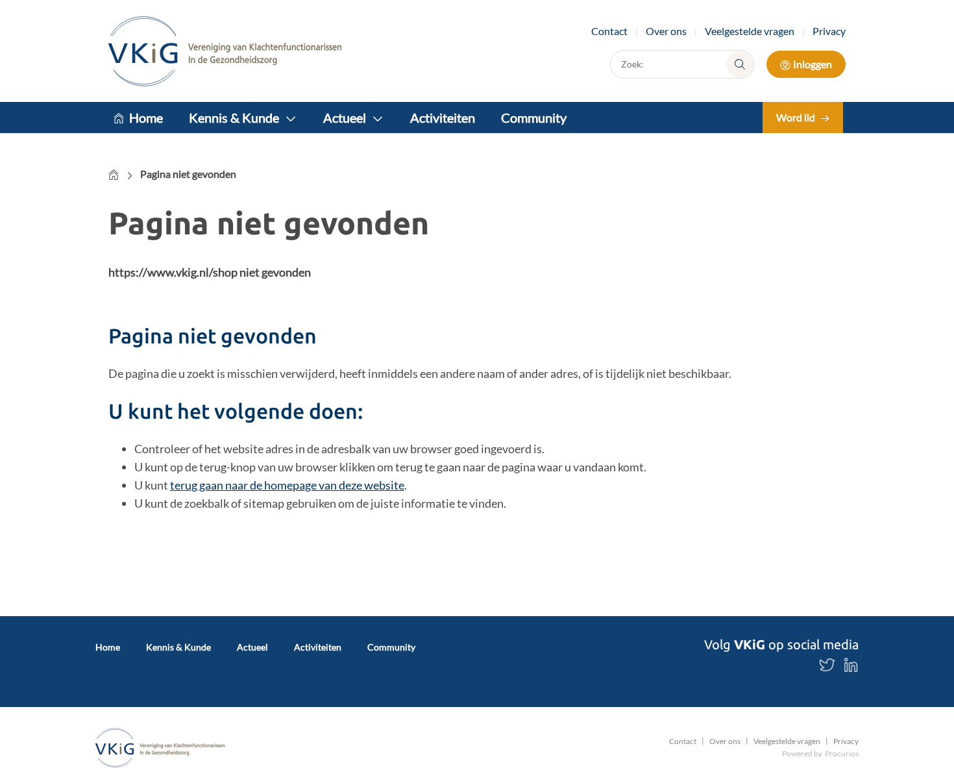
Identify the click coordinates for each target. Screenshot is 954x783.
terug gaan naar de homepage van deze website (287, 485)
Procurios (842, 753)
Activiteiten (442, 117)
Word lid (795, 117)
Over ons (666, 31)
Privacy (829, 31)
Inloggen (812, 64)
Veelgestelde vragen (749, 31)
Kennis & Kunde (234, 117)
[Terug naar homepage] (225, 51)
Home (146, 117)
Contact (609, 31)
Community (534, 117)
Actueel (344, 117)
